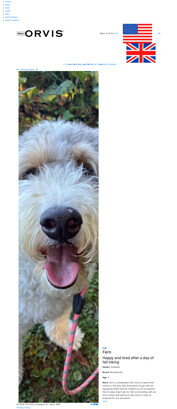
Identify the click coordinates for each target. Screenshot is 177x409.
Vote (7, 4)
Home (8, 1)
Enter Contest (12, 20)
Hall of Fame (11, 17)
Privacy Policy (23, 407)
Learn (8, 11)
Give (7, 7)
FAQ (7, 14)
